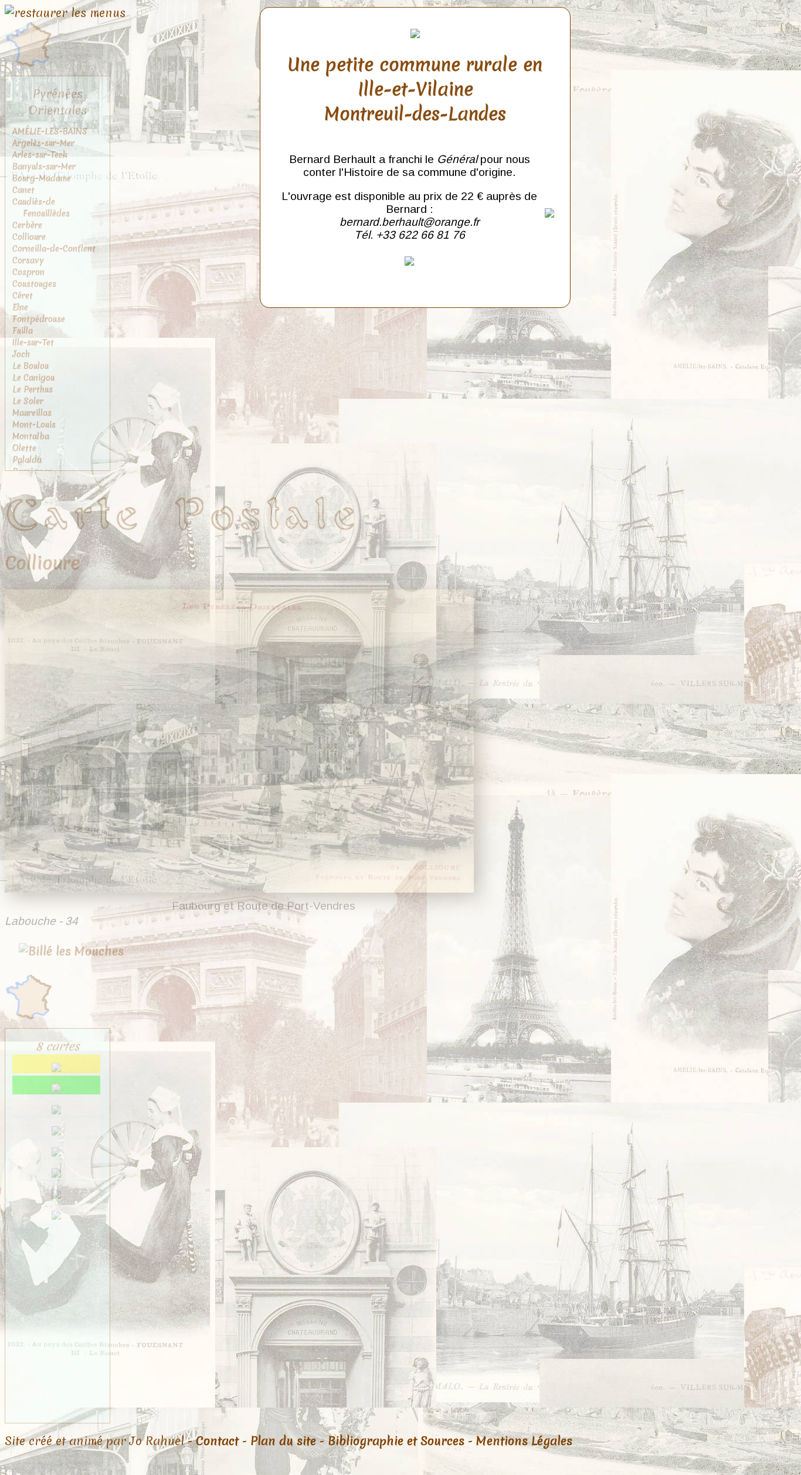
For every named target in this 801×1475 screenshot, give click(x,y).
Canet (23, 190)
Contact (217, 1441)
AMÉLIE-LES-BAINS (49, 131)
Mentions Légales (524, 1441)
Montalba (30, 436)
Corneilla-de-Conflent (54, 249)
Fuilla (22, 331)
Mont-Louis (34, 424)
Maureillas (32, 413)
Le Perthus (32, 389)
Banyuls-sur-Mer (44, 166)
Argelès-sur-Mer (43, 143)
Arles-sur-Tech (39, 155)
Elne (20, 307)
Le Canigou (33, 378)
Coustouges (34, 284)
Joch (21, 354)
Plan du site (283, 1441)
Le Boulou (30, 366)
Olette (24, 448)
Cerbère (27, 225)
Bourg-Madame (41, 178)
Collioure (29, 237)
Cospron (28, 272)
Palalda (27, 460)
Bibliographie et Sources (396, 1441)
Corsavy (28, 260)
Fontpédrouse (38, 319)
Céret (22, 295)
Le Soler (27, 401)
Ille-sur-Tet (33, 342)
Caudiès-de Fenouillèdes (41, 207)
